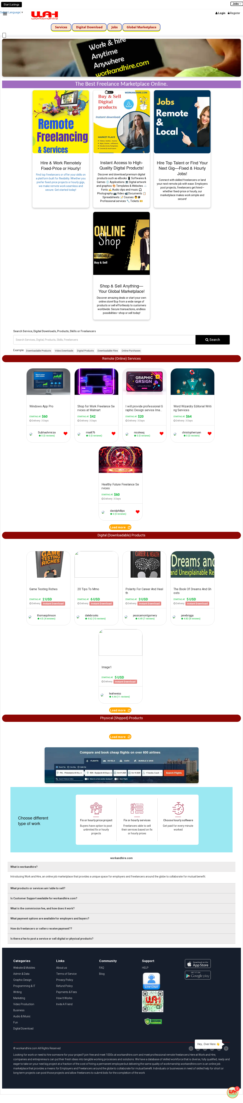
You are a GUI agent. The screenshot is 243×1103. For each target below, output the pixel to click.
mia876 (90, 432)
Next (68, 566)
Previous (28, 566)
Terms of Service (66, 973)
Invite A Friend (64, 1004)
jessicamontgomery (145, 615)
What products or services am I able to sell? (37, 888)
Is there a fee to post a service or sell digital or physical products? (51, 938)
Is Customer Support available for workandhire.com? (43, 898)
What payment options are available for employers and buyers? (49, 918)
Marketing (19, 998)
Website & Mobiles (24, 967)
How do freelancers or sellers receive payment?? (41, 928)
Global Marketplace (141, 27)
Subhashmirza (47, 432)
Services (61, 27)
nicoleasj (139, 432)
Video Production (23, 1004)
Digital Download (89, 27)
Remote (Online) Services (121, 358)
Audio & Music (22, 1016)
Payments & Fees (66, 992)
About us (61, 967)
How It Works (64, 998)
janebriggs (187, 615)
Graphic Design (22, 979)
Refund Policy (64, 985)
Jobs (114, 27)
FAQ (101, 967)
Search (214, 340)
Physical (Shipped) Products (121, 718)
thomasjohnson (46, 615)
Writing (17, 992)
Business (18, 1010)
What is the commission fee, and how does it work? (42, 908)
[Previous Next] (48, 566)
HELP (145, 967)
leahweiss (115, 693)
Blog (102, 973)
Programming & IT (24, 985)
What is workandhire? (24, 866)
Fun (15, 1022)
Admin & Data (21, 973)
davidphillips (117, 510)
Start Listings (11, 4)
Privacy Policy (64, 979)
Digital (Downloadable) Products (121, 535)
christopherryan (191, 432)
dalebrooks (91, 615)
